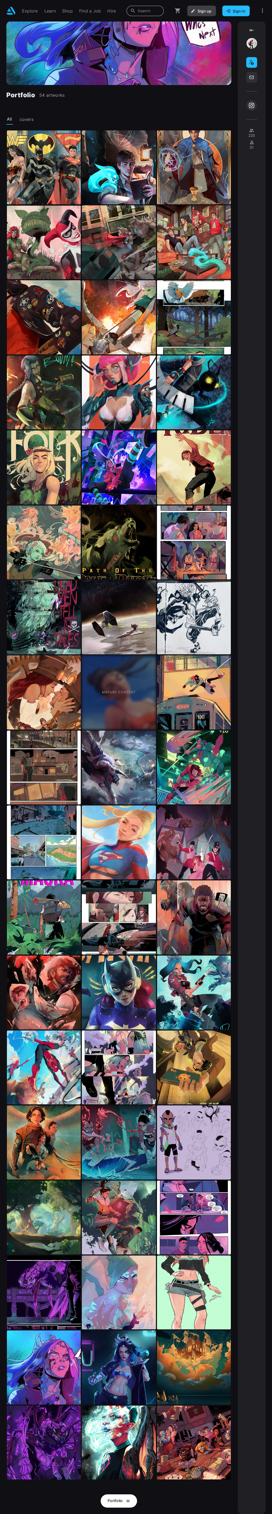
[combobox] (145, 11)
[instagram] (251, 105)
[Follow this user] (251, 62)
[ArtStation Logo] (11, 11)
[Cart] (178, 10)
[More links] (262, 10)
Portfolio (116, 1500)
